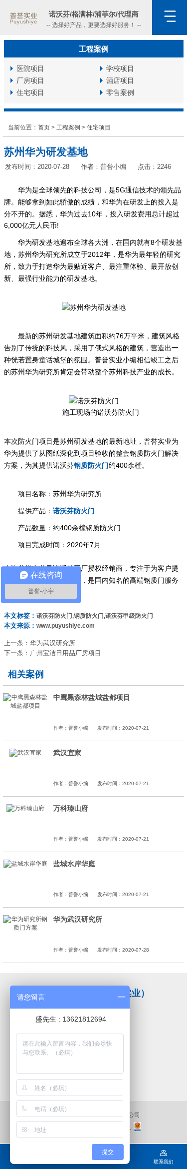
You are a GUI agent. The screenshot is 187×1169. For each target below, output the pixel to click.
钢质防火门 (91, 465)
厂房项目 (30, 80)
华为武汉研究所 (52, 643)
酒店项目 (120, 80)
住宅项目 (30, 92)
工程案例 (68, 127)
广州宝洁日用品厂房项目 (65, 653)
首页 (44, 127)
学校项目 (120, 68)
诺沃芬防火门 (74, 511)
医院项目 (30, 68)
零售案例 (120, 92)
